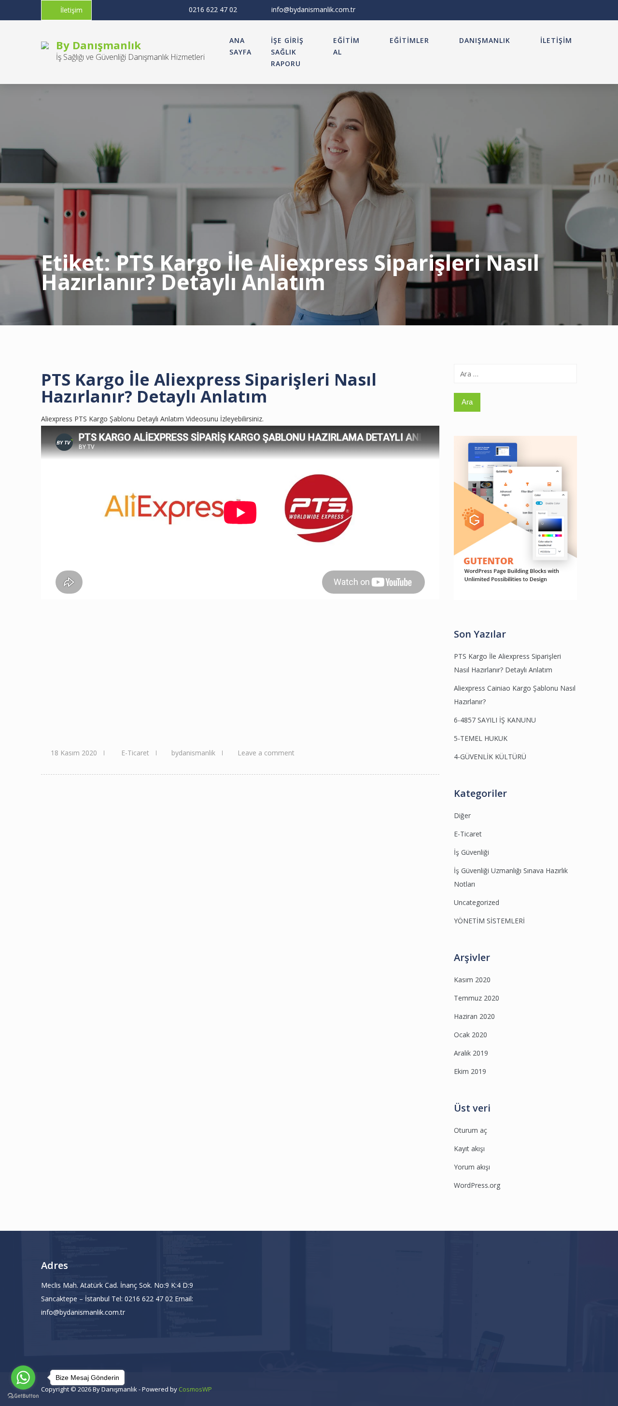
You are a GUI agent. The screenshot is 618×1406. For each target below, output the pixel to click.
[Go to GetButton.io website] (23, 1396)
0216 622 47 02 (213, 9)
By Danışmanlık (98, 45)
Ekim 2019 (470, 1071)
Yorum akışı (472, 1166)
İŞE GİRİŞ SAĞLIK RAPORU (287, 52)
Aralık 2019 (471, 1053)
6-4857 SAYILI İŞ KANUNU (495, 719)
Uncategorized (476, 902)
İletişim (71, 9)
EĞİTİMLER (409, 40)
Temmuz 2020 (476, 997)
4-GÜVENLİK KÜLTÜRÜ (490, 756)
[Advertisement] (240, 671)
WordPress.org (477, 1185)
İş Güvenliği (471, 852)
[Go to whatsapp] (23, 1377)
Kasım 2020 (472, 979)
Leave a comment (266, 752)
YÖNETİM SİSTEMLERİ (489, 920)
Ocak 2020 (470, 1034)
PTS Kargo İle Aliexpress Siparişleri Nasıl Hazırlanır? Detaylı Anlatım (209, 387)
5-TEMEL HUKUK (480, 738)
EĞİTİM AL (346, 46)
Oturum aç (470, 1130)
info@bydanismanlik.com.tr (313, 9)
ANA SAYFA (240, 46)
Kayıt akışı (469, 1148)
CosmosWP (195, 1389)
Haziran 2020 (474, 1016)
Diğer (462, 815)
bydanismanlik (193, 752)
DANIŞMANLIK (484, 40)
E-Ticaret (135, 752)
